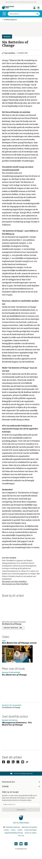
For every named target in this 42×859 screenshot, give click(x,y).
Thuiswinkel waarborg (12, 827)
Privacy (13, 830)
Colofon (6, 830)
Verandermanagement (10, 19)
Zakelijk (5, 786)
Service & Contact (30, 833)
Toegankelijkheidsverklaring (13, 833)
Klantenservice (8, 782)
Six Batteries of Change (11, 624)
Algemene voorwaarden (29, 827)
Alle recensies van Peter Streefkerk (15, 584)
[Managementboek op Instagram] (26, 843)
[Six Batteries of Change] (9, 609)
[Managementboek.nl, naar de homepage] (8, 9)
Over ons (21, 836)
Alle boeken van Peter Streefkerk (14, 581)
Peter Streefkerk (9, 53)
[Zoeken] (37, 14)
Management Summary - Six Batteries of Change (17, 723)
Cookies (19, 830)
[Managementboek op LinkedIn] (16, 843)
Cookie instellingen (30, 830)
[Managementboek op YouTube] (21, 843)
